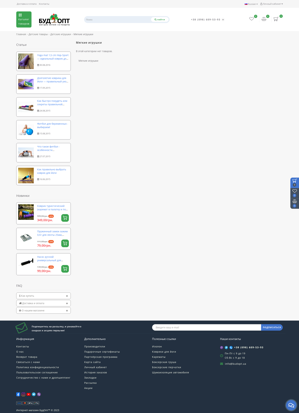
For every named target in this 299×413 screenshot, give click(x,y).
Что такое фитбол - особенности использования (48, 150)
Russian (251, 4)
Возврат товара (26, 356)
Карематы (159, 356)
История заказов (95, 372)
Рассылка (90, 382)
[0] (264, 19)
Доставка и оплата (27, 3)
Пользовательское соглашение (37, 372)
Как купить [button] (27, 295)
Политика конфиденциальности (37, 367)
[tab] (43, 296)
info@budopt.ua (235, 363)
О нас (20, 351)
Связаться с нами (28, 362)
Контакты (44, 3)
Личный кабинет (272, 3)
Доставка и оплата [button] (32, 303)
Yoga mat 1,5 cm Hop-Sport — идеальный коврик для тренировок (53, 58)
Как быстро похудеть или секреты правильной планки (52, 104)
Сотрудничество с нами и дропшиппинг (43, 377)
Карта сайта (92, 362)
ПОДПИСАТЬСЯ (272, 327)
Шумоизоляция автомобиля (170, 372)
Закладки (90, 377)
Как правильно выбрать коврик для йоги (51, 171)
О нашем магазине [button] (32, 310)
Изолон (157, 346)
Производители (94, 346)
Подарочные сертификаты (102, 351)
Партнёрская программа (100, 356)
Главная (21, 34)
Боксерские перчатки (166, 367)
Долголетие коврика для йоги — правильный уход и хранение (52, 81)
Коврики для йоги (164, 351)
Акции (88, 388)
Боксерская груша (164, 362)
